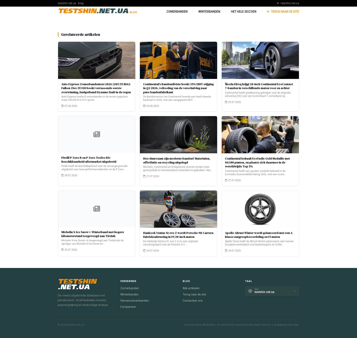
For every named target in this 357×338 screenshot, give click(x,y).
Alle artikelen (191, 288)
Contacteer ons (193, 300)
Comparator (128, 306)
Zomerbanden (177, 11)
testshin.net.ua (289, 3)
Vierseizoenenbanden (134, 300)
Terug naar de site (284, 11)
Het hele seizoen (243, 11)
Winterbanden (209, 11)
